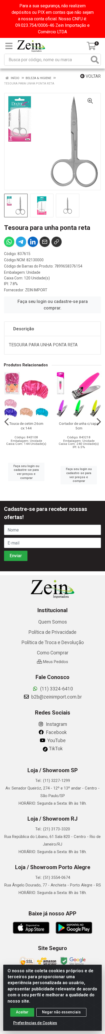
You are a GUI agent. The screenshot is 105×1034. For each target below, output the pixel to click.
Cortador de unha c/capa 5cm (79, 425)
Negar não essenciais (61, 1012)
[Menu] (9, 46)
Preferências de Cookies (35, 1023)
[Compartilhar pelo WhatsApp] (9, 242)
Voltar (93, 76)
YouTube (56, 740)
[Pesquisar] (94, 59)
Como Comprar (52, 652)
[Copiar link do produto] (56, 242)
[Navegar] (6, 422)
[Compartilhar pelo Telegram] (21, 242)
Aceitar (22, 1012)
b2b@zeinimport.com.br (56, 697)
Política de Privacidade (52, 632)
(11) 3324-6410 (56, 688)
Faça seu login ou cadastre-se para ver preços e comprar (26, 472)
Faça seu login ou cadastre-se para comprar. (53, 305)
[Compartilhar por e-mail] (45, 242)
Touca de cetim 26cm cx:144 (26, 425)
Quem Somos (52, 622)
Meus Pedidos (55, 661)
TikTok (55, 748)
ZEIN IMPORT (36, 290)
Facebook (56, 732)
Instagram (56, 724)
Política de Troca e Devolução (53, 642)
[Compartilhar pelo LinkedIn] (33, 242)
